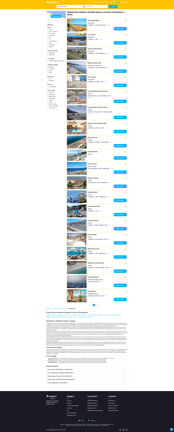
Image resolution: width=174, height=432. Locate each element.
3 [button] (98, 305)
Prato (50, 72)
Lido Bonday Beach (94, 20)
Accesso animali (53, 31)
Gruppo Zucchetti (50, 404)
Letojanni (90, 180)
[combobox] (69, 6)
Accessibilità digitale (113, 410)
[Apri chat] (171, 429)
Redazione (69, 408)
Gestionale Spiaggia (71, 413)
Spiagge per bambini (92, 315)
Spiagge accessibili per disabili (63, 315)
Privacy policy (111, 403)
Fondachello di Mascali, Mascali (95, 279)
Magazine (69, 403)
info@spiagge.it (97, 425)
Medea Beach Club (93, 249)
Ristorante (51, 80)
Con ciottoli (52, 68)
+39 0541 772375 (90, 425)
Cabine (50, 29)
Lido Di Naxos (92, 77)
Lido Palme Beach (93, 277)
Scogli (50, 70)
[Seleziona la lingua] (118, 2)
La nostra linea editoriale (73, 405)
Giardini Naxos (91, 23)
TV (49, 39)
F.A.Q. (68, 410)
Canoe (50, 102)
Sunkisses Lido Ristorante (96, 263)
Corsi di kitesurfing (53, 106)
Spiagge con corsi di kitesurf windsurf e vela (56, 317)
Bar (50, 78)
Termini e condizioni (113, 405)
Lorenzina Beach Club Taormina (97, 107)
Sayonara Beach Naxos (95, 49)
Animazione (52, 53)
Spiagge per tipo (91, 408)
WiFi (50, 37)
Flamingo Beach (93, 192)
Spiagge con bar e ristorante (79, 315)
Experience (96, 2)
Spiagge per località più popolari (95, 410)
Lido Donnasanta (93, 220)
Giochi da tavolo (53, 41)
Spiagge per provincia (93, 405)
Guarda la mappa (56, 16)
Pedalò (51, 100)
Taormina (90, 93)
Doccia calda (52, 33)
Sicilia (54, 308)
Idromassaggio (52, 86)
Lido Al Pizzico (92, 164)
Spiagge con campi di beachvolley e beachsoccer (109, 315)
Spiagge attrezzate (50, 315)
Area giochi (51, 54)
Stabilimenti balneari (92, 400)
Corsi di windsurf (53, 104)
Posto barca (52, 35)
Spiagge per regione (92, 403)
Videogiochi (52, 45)
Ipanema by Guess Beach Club (97, 123)
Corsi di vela (52, 108)
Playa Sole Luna (92, 137)
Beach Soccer (52, 96)
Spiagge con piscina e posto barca (86, 317)
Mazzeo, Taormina (92, 166)
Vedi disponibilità (119, 28)
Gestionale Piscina (71, 415)
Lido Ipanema (92, 291)
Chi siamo (69, 400)
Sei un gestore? (104, 2)
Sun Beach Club (92, 151)
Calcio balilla (52, 98)
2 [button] (96, 305)
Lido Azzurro (92, 34)
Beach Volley (52, 94)
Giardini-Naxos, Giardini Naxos (95, 65)
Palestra (51, 92)
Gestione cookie (112, 408)
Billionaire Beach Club (94, 63)
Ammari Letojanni (93, 178)
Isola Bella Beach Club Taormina (98, 91)
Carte (50, 43)
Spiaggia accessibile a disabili (56, 61)
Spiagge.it (48, 308)
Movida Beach (92, 234)
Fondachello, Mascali (93, 293)
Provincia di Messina (62, 308)
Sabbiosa (51, 67)
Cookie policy (111, 400)
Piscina (51, 46)
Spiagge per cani (72, 317)
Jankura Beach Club (94, 206)
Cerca (113, 6)
